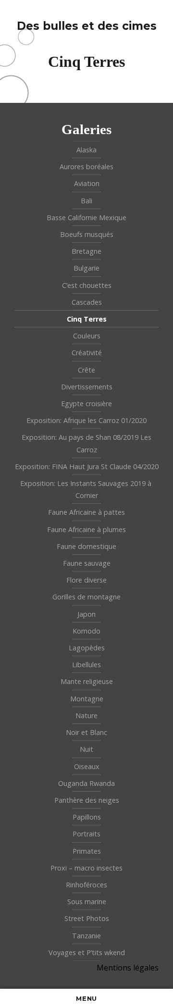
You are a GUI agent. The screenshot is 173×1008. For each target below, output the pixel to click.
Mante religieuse (87, 681)
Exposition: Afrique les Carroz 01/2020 (86, 420)
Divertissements (86, 386)
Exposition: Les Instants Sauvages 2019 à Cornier (86, 489)
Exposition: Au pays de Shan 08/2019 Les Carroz (86, 443)
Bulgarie (86, 268)
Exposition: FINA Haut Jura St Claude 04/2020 (87, 466)
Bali (86, 200)
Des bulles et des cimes (87, 26)
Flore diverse (86, 580)
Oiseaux (86, 766)
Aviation (86, 183)
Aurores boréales (86, 166)
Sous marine (86, 901)
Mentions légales (128, 967)
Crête (86, 369)
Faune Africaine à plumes (86, 529)
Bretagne (86, 251)
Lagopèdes (87, 647)
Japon (86, 614)
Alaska (86, 149)
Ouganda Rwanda (86, 783)
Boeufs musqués (86, 234)
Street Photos (86, 918)
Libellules (86, 664)
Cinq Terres (87, 319)
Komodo (86, 630)
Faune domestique (86, 546)
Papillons (87, 816)
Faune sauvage (87, 563)
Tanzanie (86, 935)
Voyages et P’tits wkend (87, 952)
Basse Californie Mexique (86, 217)
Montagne (86, 698)
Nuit (86, 749)
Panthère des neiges (86, 800)
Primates (87, 851)
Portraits (86, 833)
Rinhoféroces (86, 884)
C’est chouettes (86, 285)
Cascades (87, 302)
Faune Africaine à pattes (86, 512)
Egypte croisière (86, 403)
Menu (86, 998)
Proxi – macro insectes (86, 867)
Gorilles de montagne (86, 596)
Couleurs (86, 335)
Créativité (87, 352)
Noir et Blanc (86, 732)
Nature (86, 715)
